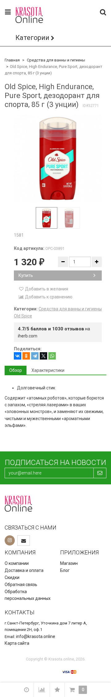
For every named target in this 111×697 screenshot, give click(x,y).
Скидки (12, 577)
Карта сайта (17, 643)
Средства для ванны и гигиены (56, 60)
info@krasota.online (35, 636)
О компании (17, 563)
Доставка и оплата (24, 570)
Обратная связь (21, 584)
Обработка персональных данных (28, 595)
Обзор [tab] (15, 370)
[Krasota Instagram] (10, 540)
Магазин (69, 563)
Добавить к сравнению (48, 296)
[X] (43, 356)
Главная (12, 60)
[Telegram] (35, 356)
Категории (32, 37)
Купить (25, 275)
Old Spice (23, 315)
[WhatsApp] (52, 356)
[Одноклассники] (26, 356)
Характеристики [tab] (47, 370)
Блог (65, 570)
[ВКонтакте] (17, 356)
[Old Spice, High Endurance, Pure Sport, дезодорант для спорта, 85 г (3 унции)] (58, 158)
